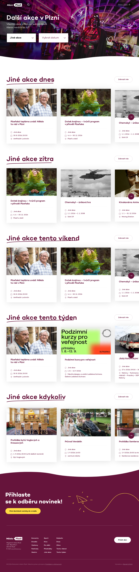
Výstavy (34, 545)
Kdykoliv (59, 538)
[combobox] (21, 38)
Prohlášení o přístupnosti (53, 564)
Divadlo (34, 542)
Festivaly (34, 549)
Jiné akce (47, 552)
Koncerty (35, 538)
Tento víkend (61, 549)
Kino (45, 542)
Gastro (34, 552)
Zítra (58, 545)
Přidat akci (122, 540)
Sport (46, 538)
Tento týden (61, 552)
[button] (28, 5)
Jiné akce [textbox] (15, 37)
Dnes (58, 542)
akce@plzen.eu (16, 549)
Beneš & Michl (127, 564)
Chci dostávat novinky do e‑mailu (23, 511)
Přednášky (48, 549)
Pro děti (47, 545)
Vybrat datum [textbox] (50, 37)
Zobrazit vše (123, 79)
